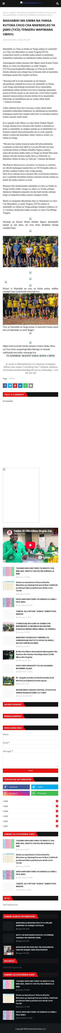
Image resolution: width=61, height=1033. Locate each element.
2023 (31, 816)
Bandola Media (11, 40)
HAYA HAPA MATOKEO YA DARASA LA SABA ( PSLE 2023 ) (36, 600)
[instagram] (16, 793)
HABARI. (12, 12)
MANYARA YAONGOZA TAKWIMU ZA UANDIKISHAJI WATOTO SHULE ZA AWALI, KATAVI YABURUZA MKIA (35, 640)
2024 (31, 811)
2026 (31, 801)
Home (5, 12)
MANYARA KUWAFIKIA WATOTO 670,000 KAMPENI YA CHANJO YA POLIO (34, 924)
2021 (31, 826)
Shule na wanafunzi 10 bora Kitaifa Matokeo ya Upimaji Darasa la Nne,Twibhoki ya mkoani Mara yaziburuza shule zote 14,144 (37, 586)
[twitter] (44, 786)
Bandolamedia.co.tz (38, 1029)
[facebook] (16, 786)
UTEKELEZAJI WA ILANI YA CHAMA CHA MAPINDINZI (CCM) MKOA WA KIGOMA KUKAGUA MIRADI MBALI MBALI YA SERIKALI (36, 626)
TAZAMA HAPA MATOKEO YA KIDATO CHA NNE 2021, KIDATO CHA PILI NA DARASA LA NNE (35, 571)
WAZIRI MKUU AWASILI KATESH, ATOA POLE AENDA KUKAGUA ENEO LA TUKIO (36, 691)
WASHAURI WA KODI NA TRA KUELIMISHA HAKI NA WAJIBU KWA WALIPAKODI (34, 948)
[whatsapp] (44, 793)
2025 (31, 806)
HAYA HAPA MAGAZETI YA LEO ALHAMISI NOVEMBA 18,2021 (34, 667)
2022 (31, 821)
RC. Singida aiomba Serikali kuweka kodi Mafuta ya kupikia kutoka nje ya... (35, 679)
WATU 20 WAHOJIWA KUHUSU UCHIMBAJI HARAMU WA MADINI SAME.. (35, 936)
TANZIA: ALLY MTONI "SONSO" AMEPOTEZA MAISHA (36, 612)
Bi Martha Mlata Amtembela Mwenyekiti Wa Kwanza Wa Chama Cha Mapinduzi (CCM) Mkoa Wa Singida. (36, 654)
